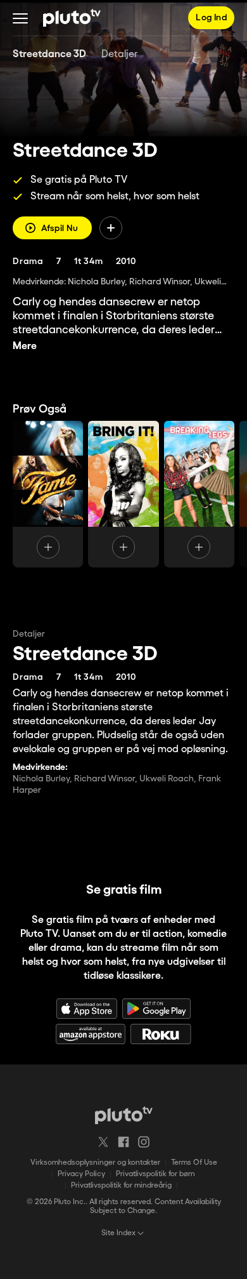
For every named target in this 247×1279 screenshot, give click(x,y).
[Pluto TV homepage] (124, 1115)
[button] (20, 17)
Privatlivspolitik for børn (155, 1174)
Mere (25, 346)
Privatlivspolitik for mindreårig (121, 1185)
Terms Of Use (194, 1162)
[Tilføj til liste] (110, 227)
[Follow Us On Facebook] (123, 1142)
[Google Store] (156, 1008)
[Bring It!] (123, 494)
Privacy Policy (81, 1174)
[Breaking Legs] (199, 494)
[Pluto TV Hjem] (72, 18)
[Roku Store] (160, 1034)
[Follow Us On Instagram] (143, 1142)
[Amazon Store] (90, 1034)
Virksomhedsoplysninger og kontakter (95, 1162)
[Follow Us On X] (103, 1142)
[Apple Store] (86, 1008)
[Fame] (48, 494)
